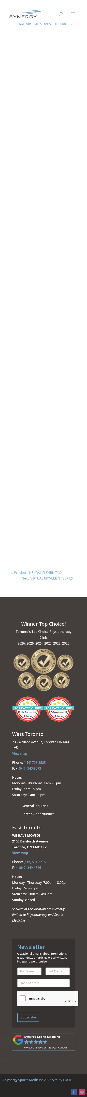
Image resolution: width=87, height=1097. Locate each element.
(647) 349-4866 (30, 867)
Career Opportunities (38, 814)
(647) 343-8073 (30, 768)
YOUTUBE (16, 386)
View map (19, 753)
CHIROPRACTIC (13, 534)
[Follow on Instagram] (82, 1092)
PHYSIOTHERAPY (13, 496)
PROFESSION (11, 487)
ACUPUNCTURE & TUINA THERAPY (24, 525)
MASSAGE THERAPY (15, 506)
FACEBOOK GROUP (22, 367)
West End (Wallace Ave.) (18, 460)
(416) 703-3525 (35, 762)
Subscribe (28, 1017)
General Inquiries (35, 806)
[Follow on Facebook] (74, 1092)
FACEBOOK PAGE (20, 358)
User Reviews (45, 328)
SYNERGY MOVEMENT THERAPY (22, 543)
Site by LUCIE (62, 1080)
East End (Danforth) (15, 450)
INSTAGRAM (17, 377)
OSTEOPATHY (12, 515)
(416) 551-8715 (35, 862)
